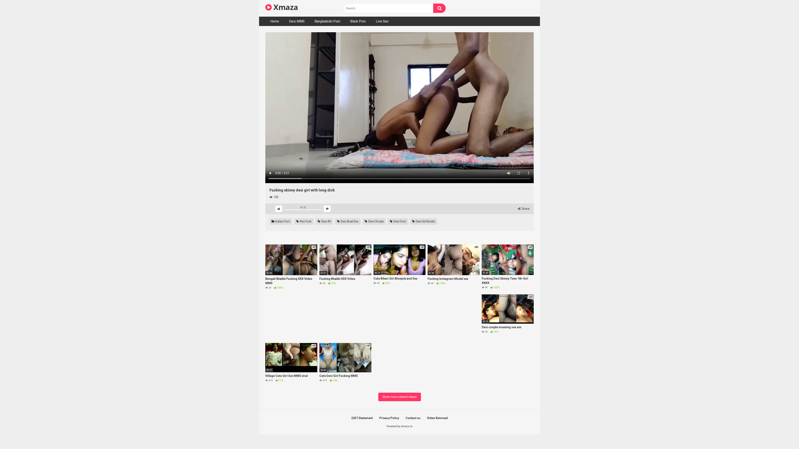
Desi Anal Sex (349, 221)
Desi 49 (326, 221)
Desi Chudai (376, 221)
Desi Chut (399, 221)
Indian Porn (282, 221)
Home (274, 21)
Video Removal (437, 418)
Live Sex (382, 21)
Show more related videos (399, 396)
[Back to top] (785, 436)
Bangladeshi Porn (327, 21)
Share (525, 208)
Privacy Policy (389, 418)
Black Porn (358, 21)
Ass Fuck (305, 221)
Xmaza (285, 7)
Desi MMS (297, 21)
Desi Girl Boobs (425, 221)
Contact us (413, 418)
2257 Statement (362, 418)
